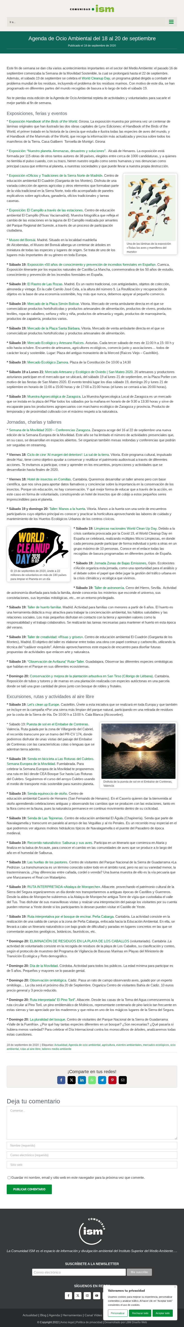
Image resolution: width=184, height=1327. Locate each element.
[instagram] (87, 1295)
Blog (43, 1315)
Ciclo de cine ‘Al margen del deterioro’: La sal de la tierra (67, 454)
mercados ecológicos (156, 1045)
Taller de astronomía (109, 588)
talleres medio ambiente (56, 1049)
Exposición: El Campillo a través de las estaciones (46, 210)
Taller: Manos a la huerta (67, 509)
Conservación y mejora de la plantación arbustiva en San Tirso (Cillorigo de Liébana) (91, 676)
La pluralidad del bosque (47, 1019)
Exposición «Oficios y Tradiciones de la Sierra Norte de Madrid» (55, 175)
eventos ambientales (129, 1045)
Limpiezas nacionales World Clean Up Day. (126, 528)
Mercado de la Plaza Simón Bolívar (53, 304)
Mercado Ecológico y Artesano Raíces (55, 343)
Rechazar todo (140, 1313)
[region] (140, 1302)
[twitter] (77, 1295)
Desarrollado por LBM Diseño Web (125, 1322)
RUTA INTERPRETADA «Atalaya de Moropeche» (63, 887)
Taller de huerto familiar (44, 607)
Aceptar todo (163, 1313)
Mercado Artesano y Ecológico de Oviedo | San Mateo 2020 (89, 372)
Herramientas (72, 1315)
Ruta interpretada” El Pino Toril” (52, 1000)
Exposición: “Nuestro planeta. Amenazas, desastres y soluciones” (57, 151)
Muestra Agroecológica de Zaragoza (53, 396)
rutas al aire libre (30, 1049)
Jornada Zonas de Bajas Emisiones (120, 563)
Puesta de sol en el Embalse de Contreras (57, 724)
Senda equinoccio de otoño (47, 793)
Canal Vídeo (93, 1315)
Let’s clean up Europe (42, 704)
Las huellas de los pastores (47, 862)
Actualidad (60, 1045)
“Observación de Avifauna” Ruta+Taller (55, 661)
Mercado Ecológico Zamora (47, 362)
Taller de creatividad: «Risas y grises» (55, 637)
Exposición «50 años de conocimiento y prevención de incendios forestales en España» (91, 264)
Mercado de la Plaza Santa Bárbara (53, 328)
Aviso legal (67, 1322)
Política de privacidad (89, 1322)
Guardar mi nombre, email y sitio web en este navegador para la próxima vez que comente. (78, 1177)
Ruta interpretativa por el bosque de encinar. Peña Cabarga (70, 916)
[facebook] (68, 1295)
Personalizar (118, 1313)
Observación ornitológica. (48, 980)
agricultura (108, 1045)
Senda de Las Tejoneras (45, 818)
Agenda (54, 1315)
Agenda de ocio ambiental (84, 1045)
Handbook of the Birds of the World (51, 121)
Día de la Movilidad (44, 966)
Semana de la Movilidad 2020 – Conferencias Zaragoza (49, 430)
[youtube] (96, 1295)
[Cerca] (175, 1287)
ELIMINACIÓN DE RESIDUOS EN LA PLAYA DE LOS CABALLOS (79, 941)
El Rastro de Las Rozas (44, 284)
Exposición (17, 121)
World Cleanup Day (96, 78)
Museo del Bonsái (22, 240)
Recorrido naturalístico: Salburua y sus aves (59, 843)
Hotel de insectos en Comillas (49, 479)
